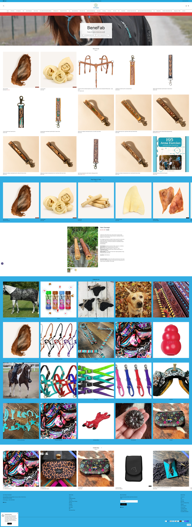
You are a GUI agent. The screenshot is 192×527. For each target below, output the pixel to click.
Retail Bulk (182, 501)
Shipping (182, 504)
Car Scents (71, 505)
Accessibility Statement (184, 511)
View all (96, 50)
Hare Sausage (105, 227)
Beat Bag (70, 502)
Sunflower (70, 504)
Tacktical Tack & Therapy (73, 501)
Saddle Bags (96, 447)
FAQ (69, 508)
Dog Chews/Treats (72, 510)
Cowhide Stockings (72, 498)
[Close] (17, 513)
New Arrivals (96, 48)
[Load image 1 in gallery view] (82, 247)
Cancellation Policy (184, 508)
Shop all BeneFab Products (102, 35)
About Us (182, 499)
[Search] (3, 5)
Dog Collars (71, 507)
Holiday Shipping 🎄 (184, 510)
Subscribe (123, 504)
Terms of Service (183, 505)
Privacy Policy (183, 507)
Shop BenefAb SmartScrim (89, 35)
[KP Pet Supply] (96, 6)
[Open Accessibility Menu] (2, 263)
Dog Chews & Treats (96, 179)
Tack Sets (70, 499)
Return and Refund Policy (185, 502)
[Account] (186, 5)
